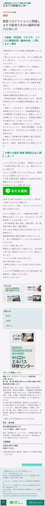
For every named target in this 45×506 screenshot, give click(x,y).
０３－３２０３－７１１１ (17, 376)
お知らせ (9, 326)
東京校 (8, 316)
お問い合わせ (8, 379)
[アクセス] (22, 429)
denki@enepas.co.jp (15, 473)
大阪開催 (6, 478)
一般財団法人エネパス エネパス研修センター (17, 471)
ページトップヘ (33, 466)
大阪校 (8, 321)
